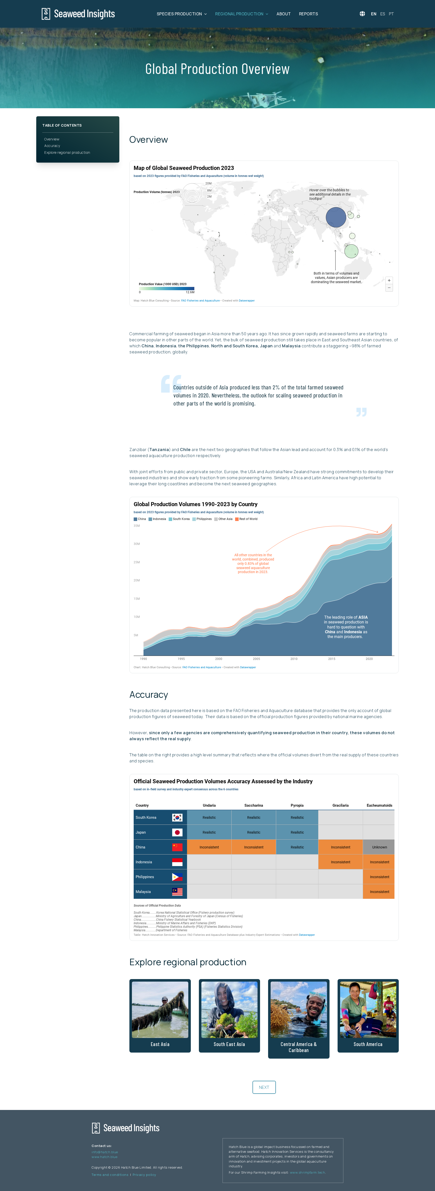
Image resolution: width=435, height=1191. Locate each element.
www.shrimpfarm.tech (307, 1172)
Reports (308, 14)
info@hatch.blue (105, 1152)
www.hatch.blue (104, 1157)
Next (264, 1087)
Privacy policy (144, 1174)
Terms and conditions (110, 1174)
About (284, 14)
